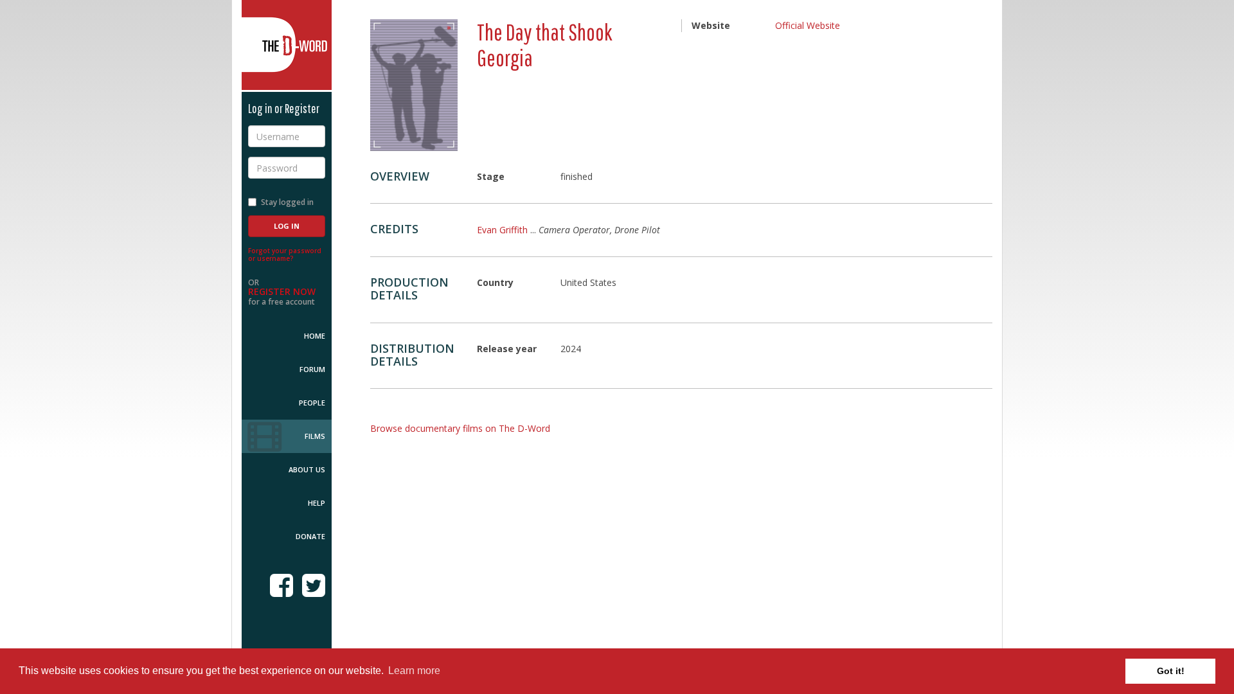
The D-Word (287, 45)
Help (316, 503)
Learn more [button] (414, 670)
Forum (312, 369)
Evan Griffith (502, 230)
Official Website (807, 25)
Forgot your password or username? (284, 254)
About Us (307, 469)
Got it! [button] (1171, 671)
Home (314, 336)
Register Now (282, 291)
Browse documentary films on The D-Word (460, 428)
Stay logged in (287, 202)
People (312, 402)
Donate (310, 536)
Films (315, 436)
